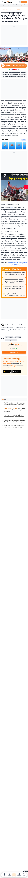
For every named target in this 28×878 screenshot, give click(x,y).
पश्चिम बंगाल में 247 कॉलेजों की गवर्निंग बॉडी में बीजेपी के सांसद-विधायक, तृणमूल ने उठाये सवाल (14, 288)
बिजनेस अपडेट (18, 361)
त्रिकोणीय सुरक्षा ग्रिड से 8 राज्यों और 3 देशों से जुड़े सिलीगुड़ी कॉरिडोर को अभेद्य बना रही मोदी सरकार (15, 274)
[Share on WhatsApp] (9, 69)
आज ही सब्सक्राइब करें (14, 352)
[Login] (14, 875)
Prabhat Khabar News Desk (14, 325)
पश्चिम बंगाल (18, 5)
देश (3, 361)
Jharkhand (12, 9)
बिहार (8, 5)
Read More (3, 333)
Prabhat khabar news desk (12, 21)
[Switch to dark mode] (20, 2)
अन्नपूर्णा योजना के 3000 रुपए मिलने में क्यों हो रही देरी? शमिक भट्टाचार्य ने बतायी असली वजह (15, 294)
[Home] (8, 2)
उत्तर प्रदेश (13, 5)
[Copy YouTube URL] (14, 69)
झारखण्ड (4, 5)
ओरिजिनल (24, 5)
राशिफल (9, 364)
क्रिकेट (4, 364)
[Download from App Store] (16, 371)
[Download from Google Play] (7, 371)
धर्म (23, 361)
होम (1, 5)
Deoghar (18, 9)
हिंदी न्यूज (13, 366)
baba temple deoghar (11, 340)
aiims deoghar (9, 337)
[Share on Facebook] (12, 69)
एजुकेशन (7, 361)
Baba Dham (18, 337)
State (7, 9)
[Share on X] (18, 69)
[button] (14, 54)
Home (2, 9)
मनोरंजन (12, 361)
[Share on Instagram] (16, 69)
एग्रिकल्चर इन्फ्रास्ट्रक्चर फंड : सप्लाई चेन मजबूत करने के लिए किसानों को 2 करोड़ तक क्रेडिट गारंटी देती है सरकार (14, 281)
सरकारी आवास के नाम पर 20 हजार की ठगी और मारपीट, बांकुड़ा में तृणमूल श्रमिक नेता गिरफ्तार (14, 426)
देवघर (11, 207)
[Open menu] (2, 2)
